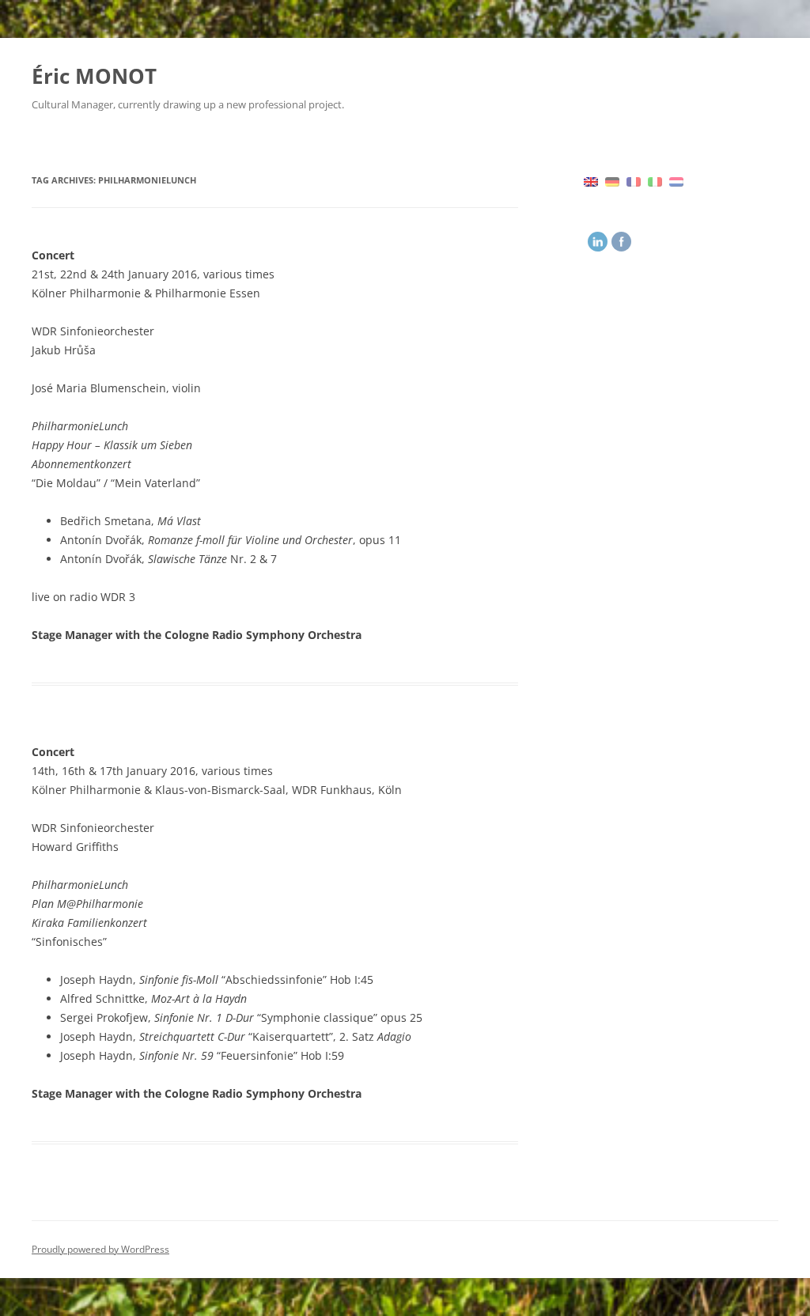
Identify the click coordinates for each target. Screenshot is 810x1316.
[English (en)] (591, 180)
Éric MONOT (94, 76)
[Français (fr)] (633, 180)
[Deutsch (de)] (612, 180)
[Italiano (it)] (655, 180)
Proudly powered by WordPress (100, 1249)
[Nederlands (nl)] (676, 180)
